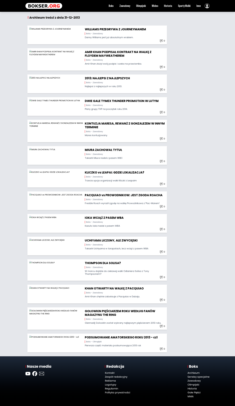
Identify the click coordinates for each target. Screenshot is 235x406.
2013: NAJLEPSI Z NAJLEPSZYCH (107, 78)
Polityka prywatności (117, 392)
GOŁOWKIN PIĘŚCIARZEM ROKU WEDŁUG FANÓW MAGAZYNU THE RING (120, 313)
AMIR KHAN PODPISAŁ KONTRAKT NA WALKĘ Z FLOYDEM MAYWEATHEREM (118, 54)
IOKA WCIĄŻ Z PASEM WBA (104, 218)
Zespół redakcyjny (116, 377)
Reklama (110, 380)
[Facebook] (34, 373)
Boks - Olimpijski (94, 341)
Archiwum (194, 373)
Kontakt (110, 373)
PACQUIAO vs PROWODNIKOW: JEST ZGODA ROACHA (124, 195)
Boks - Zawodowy (94, 33)
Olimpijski (141, 6)
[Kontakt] (41, 373)
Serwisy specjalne (199, 377)
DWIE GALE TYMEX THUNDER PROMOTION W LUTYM (122, 101)
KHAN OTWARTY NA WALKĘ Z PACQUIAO (114, 288)
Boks (111, 6)
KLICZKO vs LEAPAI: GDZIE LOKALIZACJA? (114, 172)
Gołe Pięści (194, 392)
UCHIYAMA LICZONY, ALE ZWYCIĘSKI (111, 240)
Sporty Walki (184, 6)
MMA (191, 396)
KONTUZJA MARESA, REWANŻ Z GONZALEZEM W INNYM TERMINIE (125, 125)
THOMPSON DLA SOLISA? (103, 263)
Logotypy (110, 384)
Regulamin (111, 388)
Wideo (155, 6)
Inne (198, 6)
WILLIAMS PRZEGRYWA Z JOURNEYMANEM (115, 29)
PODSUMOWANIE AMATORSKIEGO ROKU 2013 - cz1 (121, 337)
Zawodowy (124, 6)
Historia (168, 6)
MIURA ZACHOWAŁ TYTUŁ (103, 150)
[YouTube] (27, 373)
